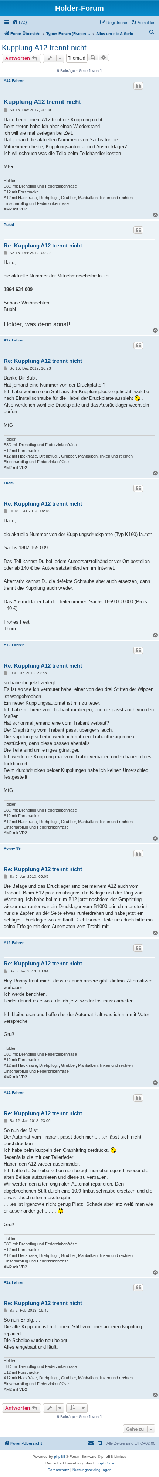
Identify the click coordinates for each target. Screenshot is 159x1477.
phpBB (60, 1456)
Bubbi (9, 225)
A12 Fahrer (14, 80)
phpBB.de (105, 1463)
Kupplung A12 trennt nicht (44, 48)
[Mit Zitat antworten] (138, 86)
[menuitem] (19, 22)
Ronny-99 (12, 848)
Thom (9, 483)
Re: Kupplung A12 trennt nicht (43, 245)
